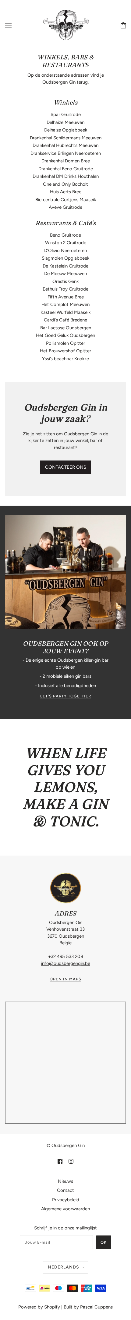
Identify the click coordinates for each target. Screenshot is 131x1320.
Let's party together (65, 696)
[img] (60, 1161)
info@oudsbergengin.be (65, 963)
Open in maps (65, 979)
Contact (65, 1190)
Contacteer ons (65, 467)
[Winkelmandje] (123, 25)
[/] (66, 24)
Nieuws (65, 1181)
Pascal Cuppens (96, 1307)
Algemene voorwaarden (65, 1209)
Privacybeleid (65, 1199)
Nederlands (63, 1267)
